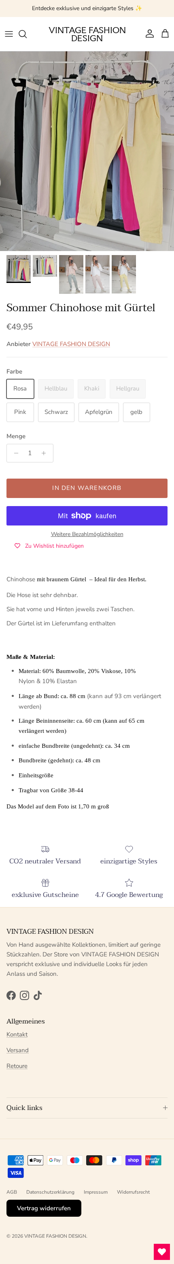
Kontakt (17, 1034)
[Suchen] (27, 34)
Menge (15, 436)
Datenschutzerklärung (50, 1192)
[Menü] (9, 34)
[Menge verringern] (14, 453)
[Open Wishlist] (162, 1252)
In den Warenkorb (86, 488)
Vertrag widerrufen (44, 1208)
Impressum (96, 1192)
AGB (11, 1192)
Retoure (17, 1066)
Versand (17, 1050)
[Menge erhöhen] (46, 453)
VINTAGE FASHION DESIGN (71, 344)
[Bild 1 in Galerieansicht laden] (87, 151)
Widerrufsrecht (133, 1192)
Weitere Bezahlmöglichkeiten (87, 534)
